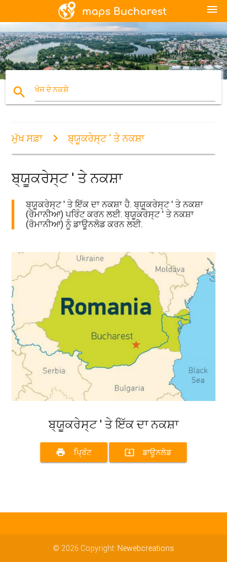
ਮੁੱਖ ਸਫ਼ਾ (27, 138)
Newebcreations (145, 548)
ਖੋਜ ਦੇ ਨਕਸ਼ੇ (51, 89)
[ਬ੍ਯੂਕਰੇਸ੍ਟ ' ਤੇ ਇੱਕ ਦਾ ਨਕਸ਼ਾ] (114, 398)
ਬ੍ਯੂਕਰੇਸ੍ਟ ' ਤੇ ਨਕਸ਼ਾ (106, 138)
